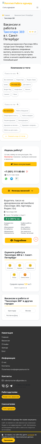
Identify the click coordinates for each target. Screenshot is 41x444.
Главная (7, 15)
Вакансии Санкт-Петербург (24, 15)
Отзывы (5, 344)
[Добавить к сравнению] (36, 239)
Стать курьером (9, 7)
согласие (30, 435)
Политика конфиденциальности (15, 369)
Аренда (5, 347)
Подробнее (20, 240)
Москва (28, 311)
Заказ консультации (21, 164)
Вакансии (6, 340)
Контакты (6, 366)
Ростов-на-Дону (12, 315)
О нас (4, 362)
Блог (4, 351)
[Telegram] (11, 385)
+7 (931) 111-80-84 (22, 385)
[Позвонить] (3, 385)
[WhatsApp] (7, 385)
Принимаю (8, 440)
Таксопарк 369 (13, 32)
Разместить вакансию (11, 397)
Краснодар (12, 311)
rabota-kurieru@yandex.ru (15, 380)
